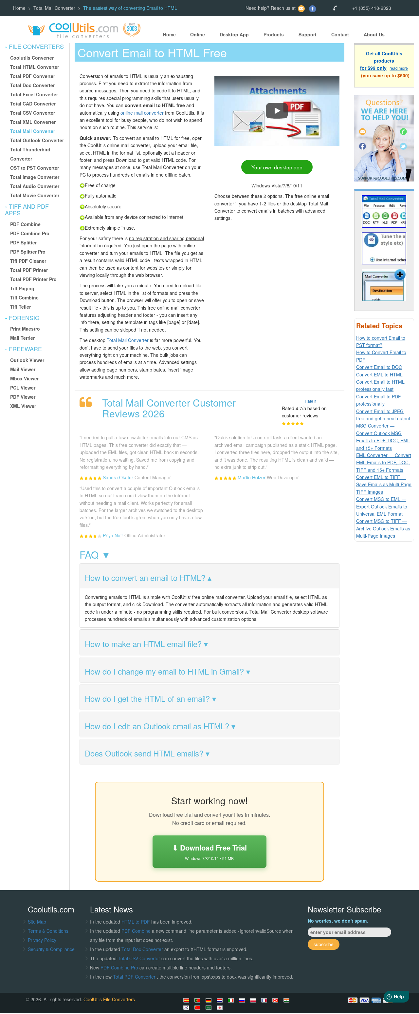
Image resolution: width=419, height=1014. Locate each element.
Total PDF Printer (29, 270)
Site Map (37, 921)
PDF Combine (25, 224)
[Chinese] (198, 1007)
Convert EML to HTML (379, 374)
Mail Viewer (22, 369)
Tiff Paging (22, 288)
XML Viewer (23, 406)
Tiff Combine (24, 297)
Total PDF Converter (32, 76)
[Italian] (232, 1000)
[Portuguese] (198, 1000)
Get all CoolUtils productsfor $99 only (381, 60)
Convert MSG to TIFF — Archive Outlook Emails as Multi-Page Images (383, 528)
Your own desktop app (276, 167)
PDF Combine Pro (29, 233)
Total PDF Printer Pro (33, 279)
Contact (340, 34)
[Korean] (187, 1007)
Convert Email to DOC (379, 367)
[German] (209, 1000)
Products (274, 34)
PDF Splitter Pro (28, 251)
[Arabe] (209, 1007)
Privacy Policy (42, 940)
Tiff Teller (20, 306)
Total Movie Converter (34, 195)
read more (399, 68)
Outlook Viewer (27, 360)
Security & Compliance (51, 949)
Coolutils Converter (32, 57)
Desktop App (234, 34)
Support (308, 34)
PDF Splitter (23, 242)
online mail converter (142, 112)
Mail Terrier (22, 338)
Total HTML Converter (34, 67)
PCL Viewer (22, 387)
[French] (265, 1000)
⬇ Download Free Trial (209, 851)
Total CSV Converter (32, 112)
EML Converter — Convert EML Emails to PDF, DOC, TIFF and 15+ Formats (383, 462)
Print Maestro (25, 328)
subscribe (324, 944)
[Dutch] (220, 1000)
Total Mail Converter (54, 8)
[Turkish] (276, 1000)
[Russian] (243, 1000)
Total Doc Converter (32, 85)
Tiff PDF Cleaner (28, 261)
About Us (374, 34)
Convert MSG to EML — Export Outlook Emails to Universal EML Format (381, 506)
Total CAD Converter (33, 103)
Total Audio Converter (34, 186)
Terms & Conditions (48, 931)
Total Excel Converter (34, 94)
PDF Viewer (22, 396)
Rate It (310, 401)
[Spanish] (187, 1000)
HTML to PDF (135, 921)
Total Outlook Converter (37, 140)
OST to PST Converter (34, 167)
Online (197, 34)
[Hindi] (287, 1000)
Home (19, 8)
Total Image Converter (34, 177)
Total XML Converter (33, 122)
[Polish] (254, 1000)
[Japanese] (220, 1007)
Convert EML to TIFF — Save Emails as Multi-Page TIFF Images (383, 484)
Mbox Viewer (24, 378)
